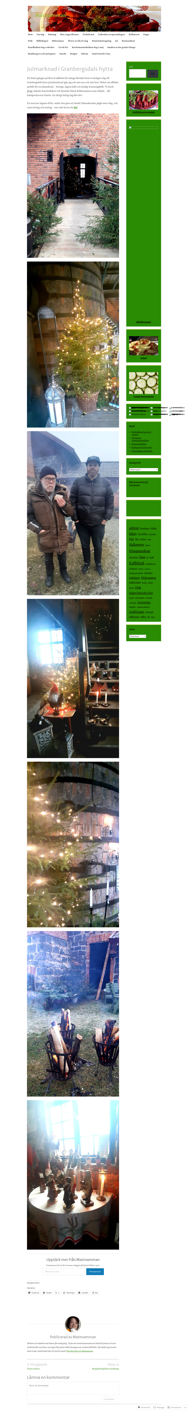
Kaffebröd (136, 563)
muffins (144, 582)
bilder (154, 528)
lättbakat (148, 572)
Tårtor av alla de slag (78, 40)
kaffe (152, 557)
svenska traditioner (143, 607)
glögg (149, 539)
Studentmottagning (101, 40)
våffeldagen (134, 616)
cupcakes (152, 534)
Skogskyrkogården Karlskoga (105, 1366)
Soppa (146, 34)
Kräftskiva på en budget (144, 112)
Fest (131, 539)
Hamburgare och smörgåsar (42, 53)
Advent (84, 53)
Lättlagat (134, 578)
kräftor (141, 569)
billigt (133, 534)
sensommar (140, 597)
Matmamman (50, 15)
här (75, 107)
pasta (131, 587)
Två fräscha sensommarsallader (140, 439)
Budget (73, 53)
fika (137, 539)
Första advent (37, 1366)
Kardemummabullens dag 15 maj (87, 47)
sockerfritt (132, 603)
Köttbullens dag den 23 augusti (141, 433)
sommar (132, 607)
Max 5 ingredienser (69, 34)
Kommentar (109, 1399)
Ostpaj (144, 358)
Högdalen (133, 557)
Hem (30, 34)
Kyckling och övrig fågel (136, 573)
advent (134, 528)
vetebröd (149, 612)
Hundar (147, 545)
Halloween (134, 34)
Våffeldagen (42, 40)
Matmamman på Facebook (138, 484)
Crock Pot (63, 47)
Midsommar (58, 40)
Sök (131, 67)
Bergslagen (145, 528)
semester (131, 598)
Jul (116, 40)
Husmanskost (128, 40)
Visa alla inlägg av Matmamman (79, 1351)
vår (148, 616)
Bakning (52, 34)
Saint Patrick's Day (141, 593)
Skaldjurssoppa (143, 322)
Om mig (40, 34)
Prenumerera (95, 1271)
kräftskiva (147, 569)
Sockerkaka (144, 602)
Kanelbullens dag (151, 564)
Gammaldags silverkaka (142, 451)
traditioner (136, 611)
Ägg (152, 617)
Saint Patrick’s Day (101, 53)
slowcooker (149, 598)
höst (142, 557)
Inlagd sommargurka (144, 396)
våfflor (143, 616)
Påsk (30, 40)
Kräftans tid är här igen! (142, 447)
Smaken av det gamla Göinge (121, 47)
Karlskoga (133, 568)
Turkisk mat (88, 34)
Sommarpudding (139, 444)
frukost (143, 539)
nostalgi (150, 583)
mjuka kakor (135, 582)
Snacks (63, 53)
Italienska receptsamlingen (111, 34)
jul (147, 557)
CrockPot (142, 534)
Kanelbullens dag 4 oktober (41, 47)
